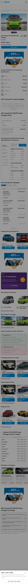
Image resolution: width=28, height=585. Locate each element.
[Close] (25, 573)
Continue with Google (15, 581)
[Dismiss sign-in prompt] (14, 292)
